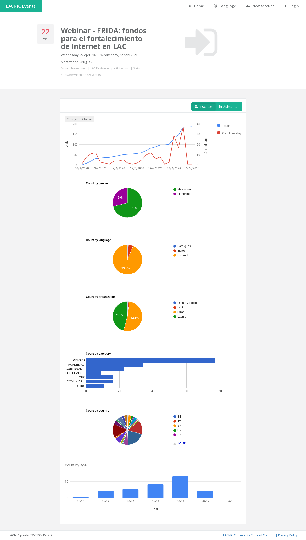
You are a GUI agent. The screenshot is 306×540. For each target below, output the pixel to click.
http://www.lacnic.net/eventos (81, 75)
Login (294, 6)
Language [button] (227, 6)
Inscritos (205, 106)
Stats (136, 68)
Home (198, 6)
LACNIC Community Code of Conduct (249, 535)
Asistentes (230, 106)
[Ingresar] (201, 42)
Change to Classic (79, 119)
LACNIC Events (21, 6)
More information (73, 68)
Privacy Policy (288, 535)
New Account (262, 6)
